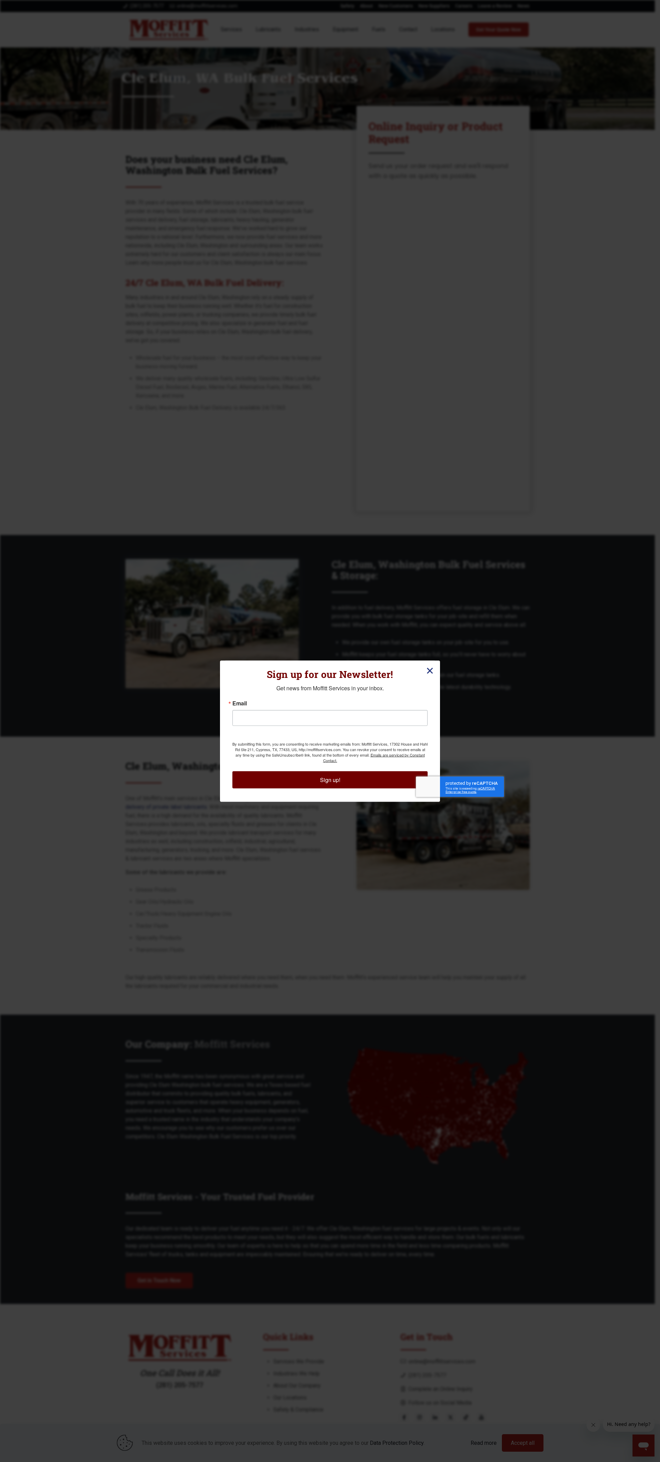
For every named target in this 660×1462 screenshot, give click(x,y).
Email (239, 703)
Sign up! (330, 779)
